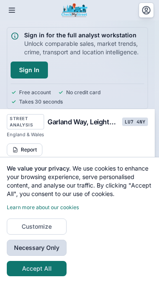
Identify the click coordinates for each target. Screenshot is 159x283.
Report (29, 149)
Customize (37, 226)
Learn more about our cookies (43, 207)
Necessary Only (36, 247)
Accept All (37, 268)
